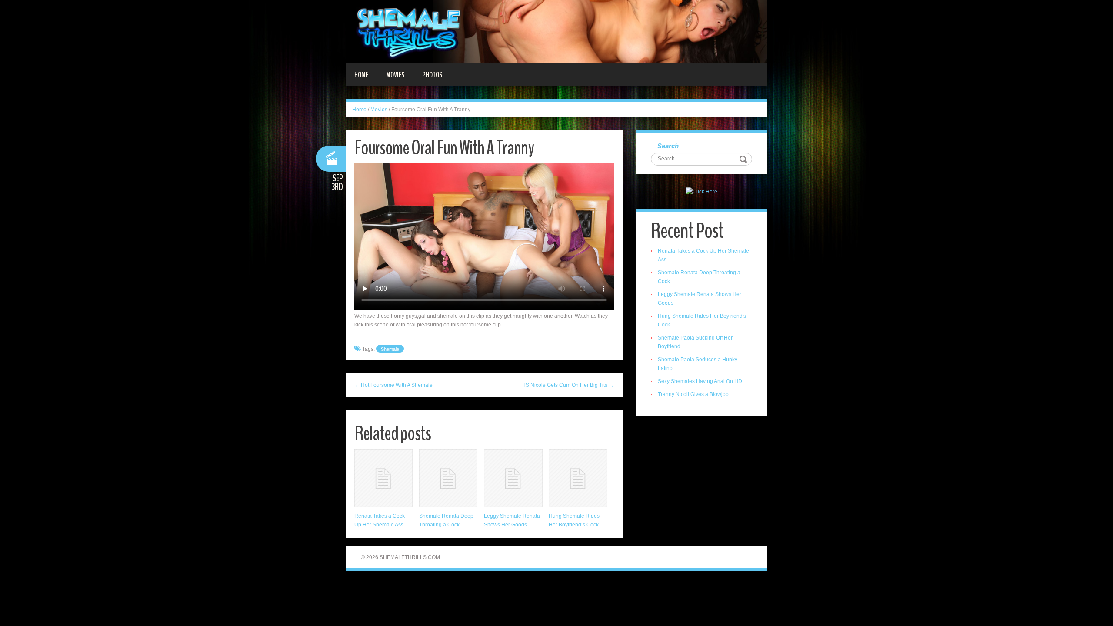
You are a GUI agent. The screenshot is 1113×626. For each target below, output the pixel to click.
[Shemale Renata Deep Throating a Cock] (448, 478)
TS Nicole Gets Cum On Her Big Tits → (568, 385)
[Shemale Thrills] (556, 31)
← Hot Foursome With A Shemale (393, 385)
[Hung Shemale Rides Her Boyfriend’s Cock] (578, 478)
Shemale (390, 349)
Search (668, 146)
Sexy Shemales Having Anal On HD (700, 381)
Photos (432, 75)
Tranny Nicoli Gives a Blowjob (693, 394)
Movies (395, 75)
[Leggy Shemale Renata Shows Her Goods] (513, 478)
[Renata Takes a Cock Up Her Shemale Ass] (383, 478)
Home (361, 75)
